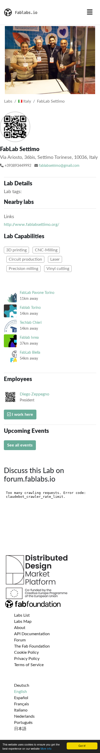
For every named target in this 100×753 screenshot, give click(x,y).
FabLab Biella (30, 352)
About (19, 628)
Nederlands (24, 716)
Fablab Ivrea (29, 338)
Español (21, 698)
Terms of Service (29, 665)
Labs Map (23, 621)
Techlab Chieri (31, 323)
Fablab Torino (30, 308)
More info (46, 748)
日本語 (20, 729)
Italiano (20, 710)
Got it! (82, 746)
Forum (20, 640)
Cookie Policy (26, 652)
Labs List (22, 615)
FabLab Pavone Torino (37, 293)
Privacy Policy (26, 659)
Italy (26, 101)
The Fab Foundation (32, 646)
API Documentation (32, 634)
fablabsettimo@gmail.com (59, 166)
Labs (8, 101)
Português (23, 723)
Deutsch (21, 685)
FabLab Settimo (51, 101)
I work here (22, 414)
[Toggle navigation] (90, 12)
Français (21, 704)
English (20, 692)
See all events (20, 445)
